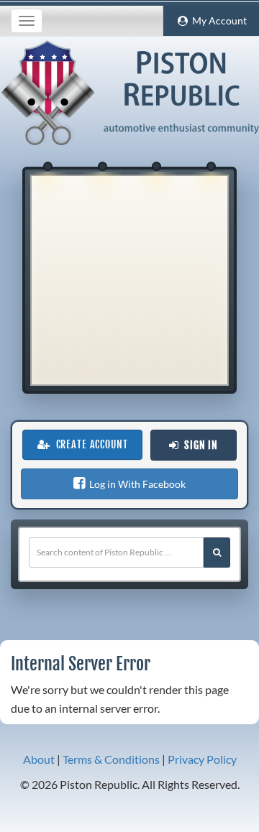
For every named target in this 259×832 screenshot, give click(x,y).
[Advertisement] (129, 280)
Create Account (89, 444)
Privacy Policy (202, 759)
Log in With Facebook (135, 484)
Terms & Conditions (111, 759)
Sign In (198, 445)
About (39, 759)
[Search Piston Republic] (217, 552)
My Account (217, 21)
